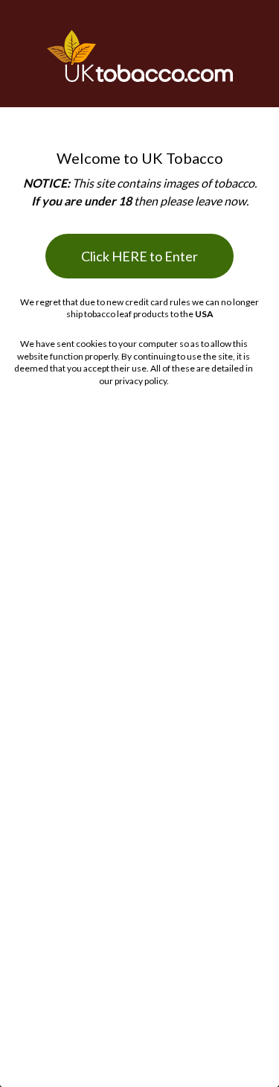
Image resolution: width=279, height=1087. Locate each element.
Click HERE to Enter (139, 256)
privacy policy (141, 380)
